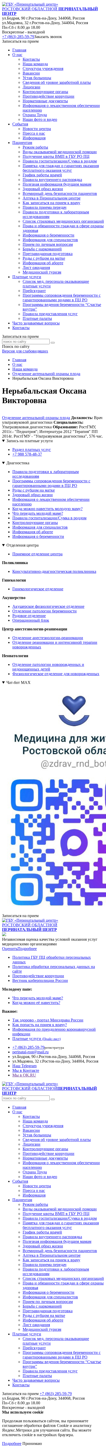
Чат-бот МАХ (18, 682)
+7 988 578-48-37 (27, 454)
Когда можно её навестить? (36, 1002)
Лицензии (31, 1144)
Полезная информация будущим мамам (57, 1241)
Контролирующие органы (35, 522)
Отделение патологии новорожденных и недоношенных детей (48, 666)
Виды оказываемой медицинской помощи (60, 1209)
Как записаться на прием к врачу (51, 1260)
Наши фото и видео (40, 1176)
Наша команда (35, 1121)
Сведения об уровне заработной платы (57, 1139)
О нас (17, 1112)
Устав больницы (37, 1135)
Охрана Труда (35, 1172)
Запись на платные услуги (29, 441)
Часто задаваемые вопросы (36, 323)
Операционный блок (30, 620)
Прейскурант (34, 1348)
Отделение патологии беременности (44, 611)
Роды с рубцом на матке (33, 490)
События (20, 1181)
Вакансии (31, 1130)
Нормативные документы (45, 1158)
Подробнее (27, 948)
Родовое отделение (29, 615)
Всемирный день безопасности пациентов (60, 1250)
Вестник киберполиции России (40, 980)
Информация (34, 1195)
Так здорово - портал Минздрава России (47, 1020)
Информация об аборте (32, 532)
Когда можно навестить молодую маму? (47, 508)
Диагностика (17, 463)
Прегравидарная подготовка (48, 1311)
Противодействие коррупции (38, 976)
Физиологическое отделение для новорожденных (55, 674)
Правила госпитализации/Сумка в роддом (49, 518)
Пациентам (22, 1200)
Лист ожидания (36, 1325)
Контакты (21, 327)
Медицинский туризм (42, 1329)
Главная (19, 50)
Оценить (9, 948)
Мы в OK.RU (24, 1075)
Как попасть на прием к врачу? (39, 1024)
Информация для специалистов (40, 527)
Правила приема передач (44, 1264)
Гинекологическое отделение (37, 589)
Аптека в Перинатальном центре (52, 1255)
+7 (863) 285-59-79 (18, 36)
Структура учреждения (43, 1126)
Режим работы (35, 1204)
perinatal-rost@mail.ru (30, 1052)
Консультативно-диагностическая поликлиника (54, 571)
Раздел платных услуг (31, 449)
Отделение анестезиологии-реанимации (47, 638)
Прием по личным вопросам (48, 1301)
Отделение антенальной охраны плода (36, 417)
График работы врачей (42, 1232)
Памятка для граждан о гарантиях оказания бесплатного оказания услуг (61, 1225)
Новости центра (37, 1186)
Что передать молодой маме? (37, 513)
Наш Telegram (24, 1066)
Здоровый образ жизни (32, 495)
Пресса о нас (34, 1190)
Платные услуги (36, 1038)
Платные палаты (37, 1375)
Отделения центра (22, 545)
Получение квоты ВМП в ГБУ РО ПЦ (56, 1213)
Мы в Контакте (25, 1070)
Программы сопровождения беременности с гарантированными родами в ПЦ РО (51, 483)
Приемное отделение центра (37, 554)
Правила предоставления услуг (50, 1371)
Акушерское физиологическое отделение (48, 606)
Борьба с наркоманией (42, 1306)
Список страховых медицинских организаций (63, 1278)
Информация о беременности (38, 536)
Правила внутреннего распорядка (52, 1237)
